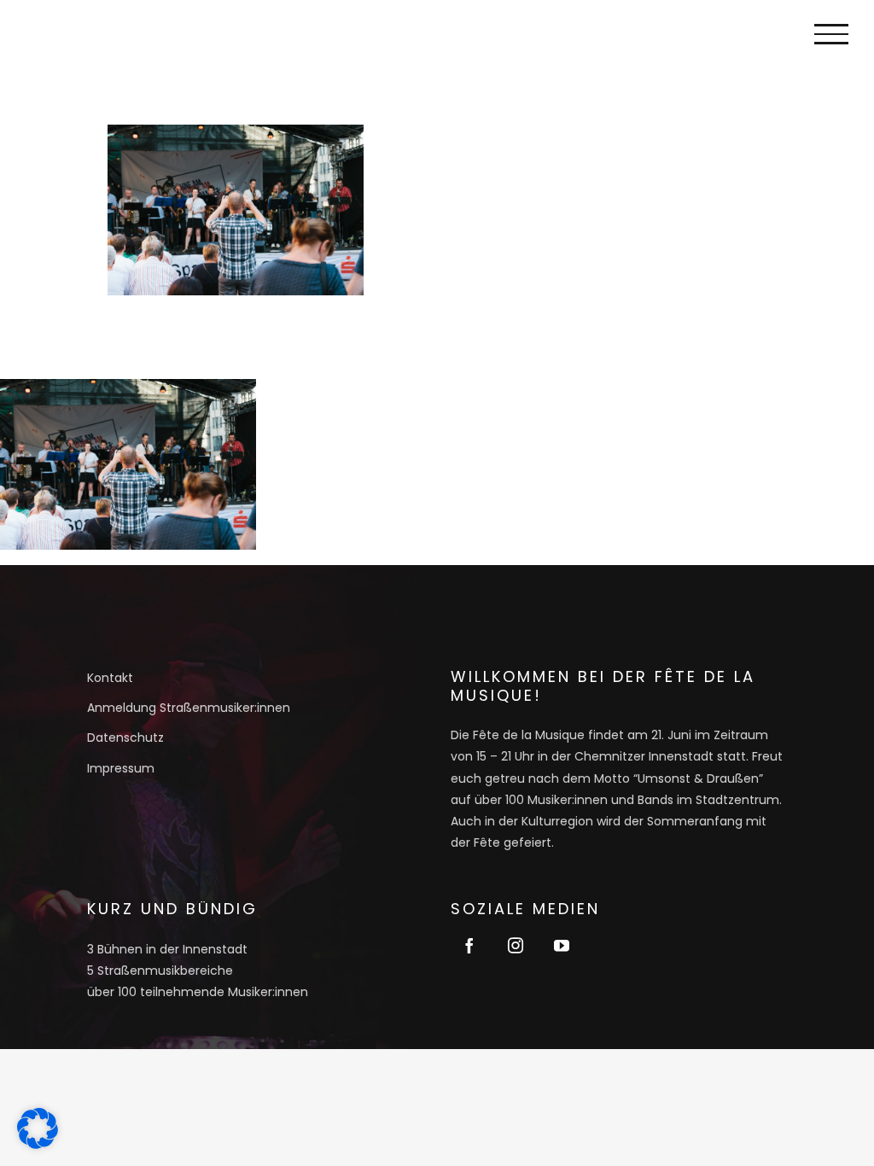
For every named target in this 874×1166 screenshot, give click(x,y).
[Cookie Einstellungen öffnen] (37, 1143)
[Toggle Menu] (831, 34)
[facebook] (469, 945)
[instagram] (515, 945)
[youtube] (561, 945)
